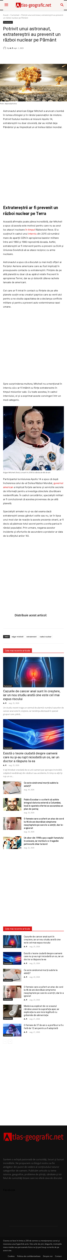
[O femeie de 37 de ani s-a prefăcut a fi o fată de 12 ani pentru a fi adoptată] (12, 1030)
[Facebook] (6, 56)
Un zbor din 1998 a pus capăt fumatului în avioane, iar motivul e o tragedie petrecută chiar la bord (43, 841)
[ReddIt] (28, 56)
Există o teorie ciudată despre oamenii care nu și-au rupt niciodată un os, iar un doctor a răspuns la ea (31, 757)
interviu (32, 233)
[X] (20, 56)
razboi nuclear (45, 636)
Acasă (5, 15)
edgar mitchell (17, 636)
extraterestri (31, 636)
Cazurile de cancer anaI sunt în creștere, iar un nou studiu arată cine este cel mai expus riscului (31, 695)
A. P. (11, 48)
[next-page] (10, 1042)
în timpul (30, 229)
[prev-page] (5, 1042)
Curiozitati (14, 15)
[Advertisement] (33, 166)
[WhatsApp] (13, 56)
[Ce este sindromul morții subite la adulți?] (12, 787)
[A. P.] (5, 48)
